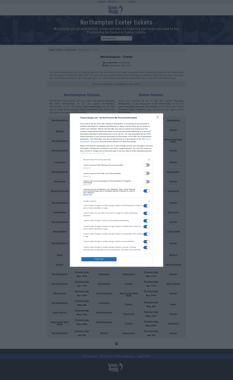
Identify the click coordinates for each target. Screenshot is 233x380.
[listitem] (116, 159)
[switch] (146, 165)
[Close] (158, 118)
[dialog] (116, 190)
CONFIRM (99, 259)
